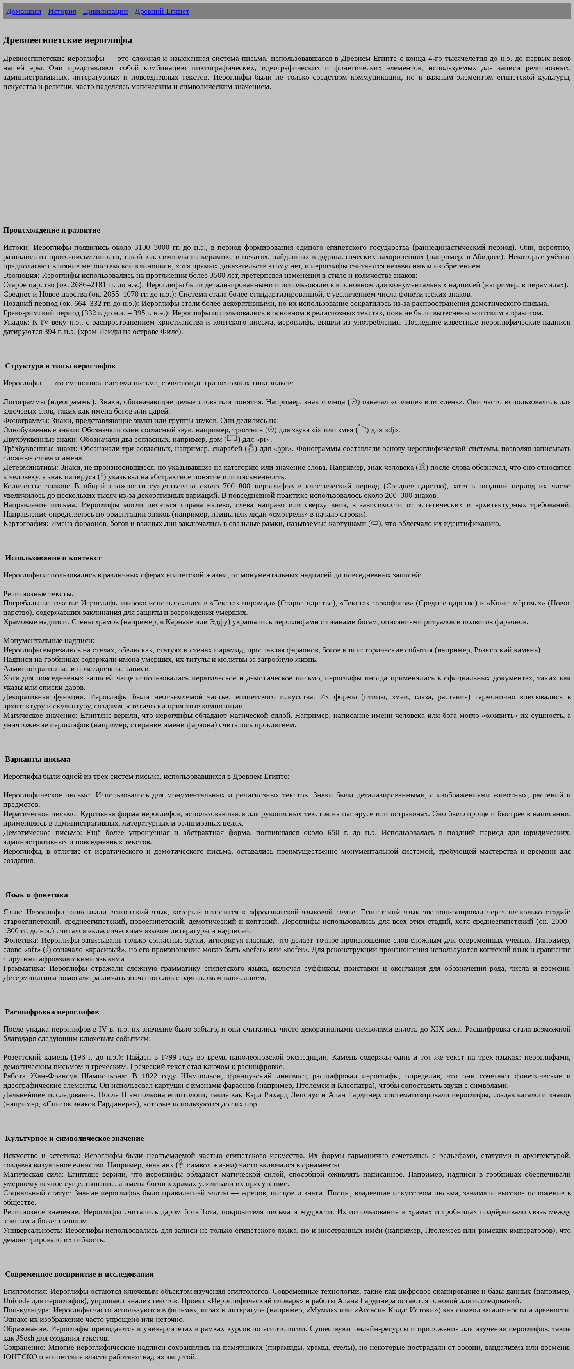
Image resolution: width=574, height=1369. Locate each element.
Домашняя (23, 11)
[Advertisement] (237, 162)
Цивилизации (105, 11)
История (62, 11)
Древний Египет (162, 11)
